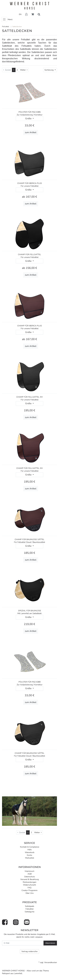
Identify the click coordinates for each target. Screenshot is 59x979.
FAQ (29, 887)
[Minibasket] (33, 14)
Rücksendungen (29, 882)
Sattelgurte (29, 911)
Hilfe (29, 849)
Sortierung (49, 70)
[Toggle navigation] (4, 19)
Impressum (29, 871)
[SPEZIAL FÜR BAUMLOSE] (29, 590)
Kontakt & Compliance (29, 847)
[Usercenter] (26, 14)
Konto (29, 855)
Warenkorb (29, 852)
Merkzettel (29, 858)
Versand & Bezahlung (29, 879)
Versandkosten (50, 962)
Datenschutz (29, 876)
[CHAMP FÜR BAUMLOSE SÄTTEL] (29, 519)
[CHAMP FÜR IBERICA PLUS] (29, 162)
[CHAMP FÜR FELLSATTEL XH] (29, 376)
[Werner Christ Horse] (29, 5)
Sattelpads (29, 906)
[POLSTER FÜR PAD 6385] (29, 91)
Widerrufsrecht (29, 885)
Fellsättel (29, 909)
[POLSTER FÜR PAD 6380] (29, 661)
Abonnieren (50, 943)
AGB (30, 874)
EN (20, 14)
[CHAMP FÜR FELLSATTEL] (29, 234)
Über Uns (30, 893)
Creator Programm (29, 890)
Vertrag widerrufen (29, 951)
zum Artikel (30, 132)
